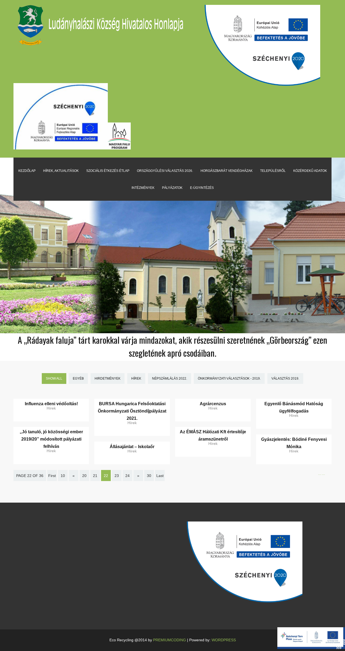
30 (149, 475)
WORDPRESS (224, 640)
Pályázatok (172, 188)
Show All (54, 378)
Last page (160, 479)
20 (84, 475)
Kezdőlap (27, 171)
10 (63, 475)
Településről (273, 171)
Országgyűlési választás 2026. (165, 171)
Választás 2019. (285, 378)
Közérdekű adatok (310, 171)
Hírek (136, 378)
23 (117, 475)
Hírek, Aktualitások (61, 171)
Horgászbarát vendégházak (227, 171)
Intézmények (143, 188)
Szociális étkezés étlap (107, 171)
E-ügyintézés (202, 188)
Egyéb (78, 378)
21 (95, 475)
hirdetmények (107, 378)
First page (52, 479)
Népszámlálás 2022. (169, 378)
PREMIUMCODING (169, 640)
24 (127, 475)
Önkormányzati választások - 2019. (229, 378)
